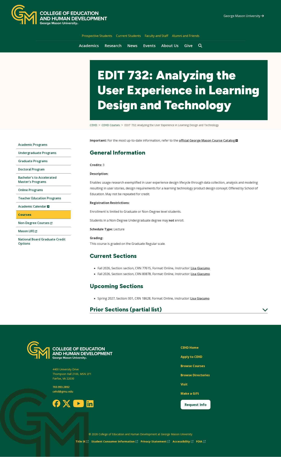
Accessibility (183, 441)
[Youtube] (78, 404)
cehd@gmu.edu (63, 391)
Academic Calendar (40, 207)
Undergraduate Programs (37, 153)
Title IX (82, 441)
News (132, 45)
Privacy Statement (155, 441)
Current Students (128, 36)
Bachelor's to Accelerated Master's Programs (37, 179)
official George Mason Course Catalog (208, 140)
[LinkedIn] (89, 404)
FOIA (201, 441)
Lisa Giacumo (200, 268)
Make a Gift (190, 393)
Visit (184, 384)
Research (113, 45)
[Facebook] (56, 403)
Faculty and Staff (156, 36)
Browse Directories (195, 375)
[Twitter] (66, 404)
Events (149, 45)
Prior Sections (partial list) (179, 309)
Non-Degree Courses (41, 224)
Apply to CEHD (191, 357)
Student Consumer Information (114, 441)
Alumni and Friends (185, 36)
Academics (89, 45)
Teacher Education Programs (39, 198)
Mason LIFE (34, 232)
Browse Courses (193, 366)
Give (188, 45)
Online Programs (30, 190)
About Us (170, 45)
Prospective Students (97, 36)
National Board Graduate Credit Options (42, 241)
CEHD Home (190, 347)
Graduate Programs (33, 161)
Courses (24, 215)
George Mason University (242, 16)
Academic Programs (32, 145)
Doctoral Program (31, 169)
